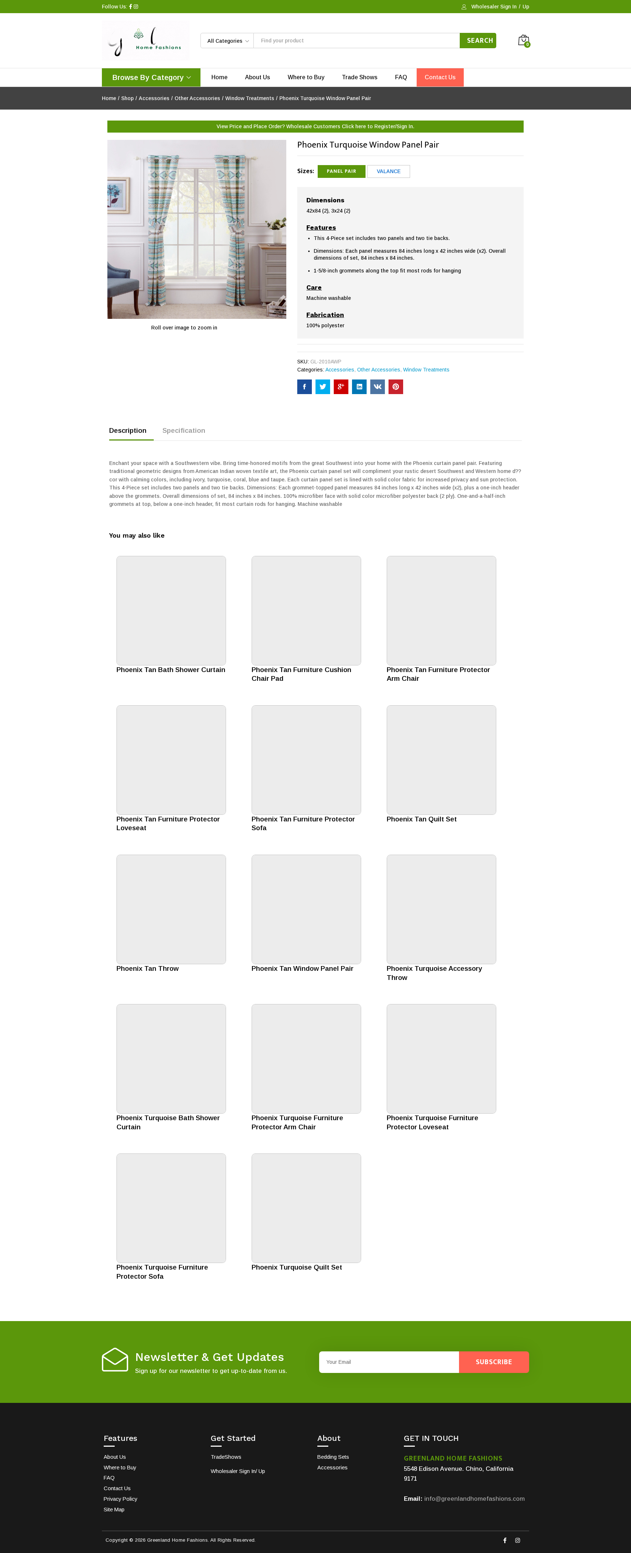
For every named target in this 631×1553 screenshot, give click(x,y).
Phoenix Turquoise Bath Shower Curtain (168, 1122)
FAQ (401, 77)
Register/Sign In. (394, 126)
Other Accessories (378, 370)
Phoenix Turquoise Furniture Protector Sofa (162, 1271)
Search (480, 40)
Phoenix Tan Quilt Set (422, 819)
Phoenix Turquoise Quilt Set (297, 1267)
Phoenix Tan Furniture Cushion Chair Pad (301, 674)
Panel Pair (341, 171)
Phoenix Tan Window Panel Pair (302, 968)
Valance (389, 171)
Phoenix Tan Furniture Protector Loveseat (168, 823)
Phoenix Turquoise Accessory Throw (434, 973)
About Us (257, 77)
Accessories (339, 370)
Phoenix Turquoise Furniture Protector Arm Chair (297, 1122)
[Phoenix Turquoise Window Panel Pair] (304, 386)
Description (127, 430)
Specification (183, 430)
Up (526, 6)
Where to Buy (306, 77)
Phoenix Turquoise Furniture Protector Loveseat (432, 1122)
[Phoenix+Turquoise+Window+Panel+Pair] (323, 386)
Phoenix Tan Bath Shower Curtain (170, 670)
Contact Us (440, 77)
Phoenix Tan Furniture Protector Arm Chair (438, 674)
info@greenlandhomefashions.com (474, 1498)
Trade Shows (360, 77)
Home (219, 77)
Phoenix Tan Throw (147, 968)
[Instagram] (517, 1540)
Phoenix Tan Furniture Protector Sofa (303, 823)
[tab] (131, 433)
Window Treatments (426, 370)
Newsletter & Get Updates (209, 1357)
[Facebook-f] (504, 1540)
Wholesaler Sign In (494, 6)
